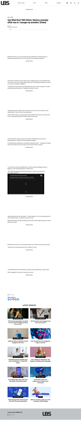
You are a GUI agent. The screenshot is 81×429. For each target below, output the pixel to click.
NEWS (12, 17)
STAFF (10, 25)
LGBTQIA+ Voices (21, 2)
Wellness (59, 2)
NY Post (11, 294)
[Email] (16, 299)
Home (9, 17)
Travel (46, 2)
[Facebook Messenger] (18, 299)
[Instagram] (13, 299)
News (35, 2)
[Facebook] (9, 299)
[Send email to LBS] (78, 3)
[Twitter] (11, 299)
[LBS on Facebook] (67, 3)
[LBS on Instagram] (70, 3)
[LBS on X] (74, 3)
